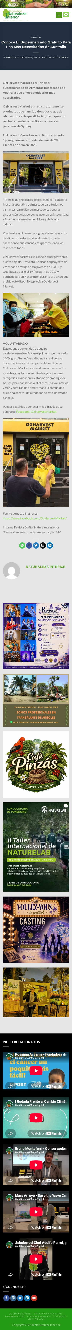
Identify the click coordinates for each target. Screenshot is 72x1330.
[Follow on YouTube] (34, 1298)
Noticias (36, 37)
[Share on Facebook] (29, 545)
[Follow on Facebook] (6, 1298)
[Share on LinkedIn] (50, 545)
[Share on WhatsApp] (22, 545)
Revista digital (15, 1316)
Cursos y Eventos (39, 1316)
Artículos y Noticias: (48, 1313)
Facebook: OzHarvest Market (36, 411)
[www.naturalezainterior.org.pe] (24, 15)
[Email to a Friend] (43, 545)
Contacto (60, 1316)
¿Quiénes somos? (20, 1313)
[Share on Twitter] (36, 545)
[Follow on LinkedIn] (27, 1298)
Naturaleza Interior (55, 57)
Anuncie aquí (36, 1319)
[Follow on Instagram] (13, 1298)
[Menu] (59, 15)
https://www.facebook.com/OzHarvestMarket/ (35, 518)
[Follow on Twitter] (20, 1298)
